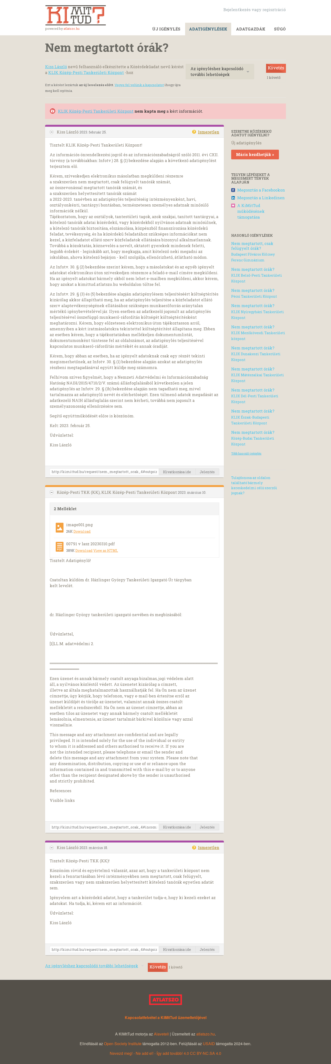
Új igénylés (166, 28)
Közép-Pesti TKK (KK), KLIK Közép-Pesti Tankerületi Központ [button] (117, 492)
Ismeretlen (208, 131)
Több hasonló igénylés (246, 453)
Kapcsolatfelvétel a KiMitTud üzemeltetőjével (165, 1017)
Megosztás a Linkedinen (261, 197)
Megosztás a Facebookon (261, 189)
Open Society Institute (123, 1043)
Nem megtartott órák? (252, 269)
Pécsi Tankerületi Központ (254, 296)
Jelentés (207, 472)
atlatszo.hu (71, 28)
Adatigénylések (208, 28)
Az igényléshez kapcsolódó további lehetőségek (216, 71)
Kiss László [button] (68, 131)
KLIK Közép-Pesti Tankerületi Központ (86, 72)
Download (82, 531)
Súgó (280, 28)
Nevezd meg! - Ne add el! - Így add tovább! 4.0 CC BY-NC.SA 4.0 (165, 1053)
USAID (209, 1043)
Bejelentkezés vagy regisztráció (254, 9)
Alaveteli (161, 1034)
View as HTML (105, 550)
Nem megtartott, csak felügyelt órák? (252, 246)
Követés (276, 68)
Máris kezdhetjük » (255, 154)
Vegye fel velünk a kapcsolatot (139, 85)
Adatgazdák (250, 28)
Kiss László (56, 66)
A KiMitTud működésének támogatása (251, 211)
